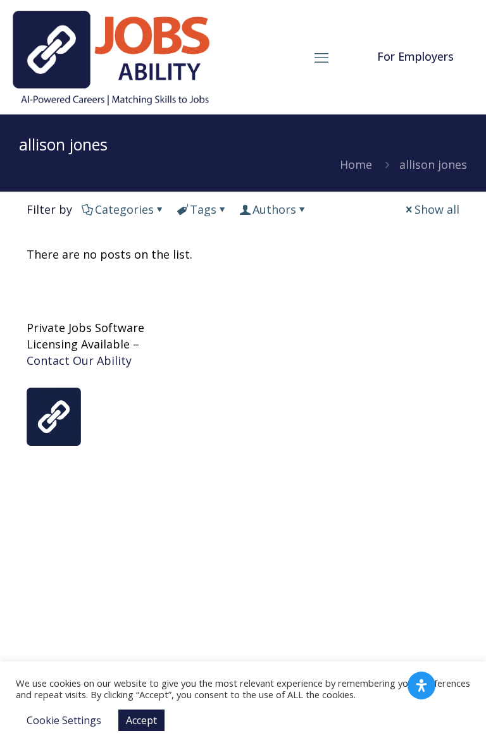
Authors (274, 209)
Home (356, 164)
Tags (203, 209)
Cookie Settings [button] (64, 720)
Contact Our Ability (79, 360)
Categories (124, 209)
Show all (436, 209)
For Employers (415, 56)
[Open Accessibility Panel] (421, 685)
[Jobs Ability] (111, 57)
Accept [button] (141, 720)
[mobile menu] (321, 57)
